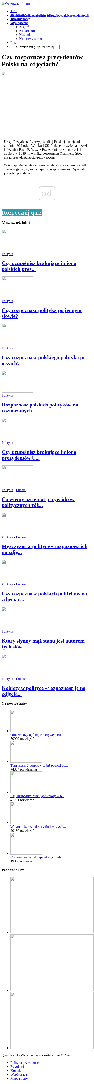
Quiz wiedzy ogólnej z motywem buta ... (38, 735)
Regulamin (18, 1066)
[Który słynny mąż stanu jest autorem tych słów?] (17, 627)
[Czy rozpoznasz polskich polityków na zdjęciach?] (17, 580)
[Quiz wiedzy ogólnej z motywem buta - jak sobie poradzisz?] (26, 731)
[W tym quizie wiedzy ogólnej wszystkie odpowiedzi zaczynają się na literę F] (26, 823)
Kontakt (16, 1070)
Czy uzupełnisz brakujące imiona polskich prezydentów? (49, 15)
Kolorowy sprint (30, 38)
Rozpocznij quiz (22, 212)
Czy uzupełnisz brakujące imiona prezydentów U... (39, 455)
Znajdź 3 (25, 27)
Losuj (14, 42)
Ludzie (21, 490)
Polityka (7, 254)
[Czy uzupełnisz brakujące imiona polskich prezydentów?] (17, 250)
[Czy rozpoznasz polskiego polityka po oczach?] (17, 344)
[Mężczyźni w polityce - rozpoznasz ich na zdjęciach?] (17, 533)
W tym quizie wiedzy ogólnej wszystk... (38, 826)
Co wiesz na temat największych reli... (36, 857)
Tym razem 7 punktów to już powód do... (39, 765)
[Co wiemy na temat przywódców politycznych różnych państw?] (17, 486)
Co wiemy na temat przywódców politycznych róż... (38, 502)
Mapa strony (19, 1078)
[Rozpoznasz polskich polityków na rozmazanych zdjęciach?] (17, 391)
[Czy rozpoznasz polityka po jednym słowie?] (17, 297)
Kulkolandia (27, 31)
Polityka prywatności (25, 1063)
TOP (13, 11)
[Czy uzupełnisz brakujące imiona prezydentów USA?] (17, 439)
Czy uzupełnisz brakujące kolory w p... (37, 796)
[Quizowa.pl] (16, 3)
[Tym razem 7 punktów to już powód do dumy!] (26, 761)
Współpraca (18, 1074)
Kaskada (25, 35)
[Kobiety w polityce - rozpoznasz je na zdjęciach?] (17, 675)
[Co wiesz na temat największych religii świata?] (26, 853)
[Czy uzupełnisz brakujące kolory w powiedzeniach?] (26, 792)
